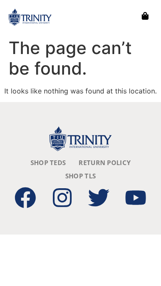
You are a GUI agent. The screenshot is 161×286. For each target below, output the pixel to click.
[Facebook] (25, 197)
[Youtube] (135, 197)
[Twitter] (98, 197)
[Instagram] (62, 197)
